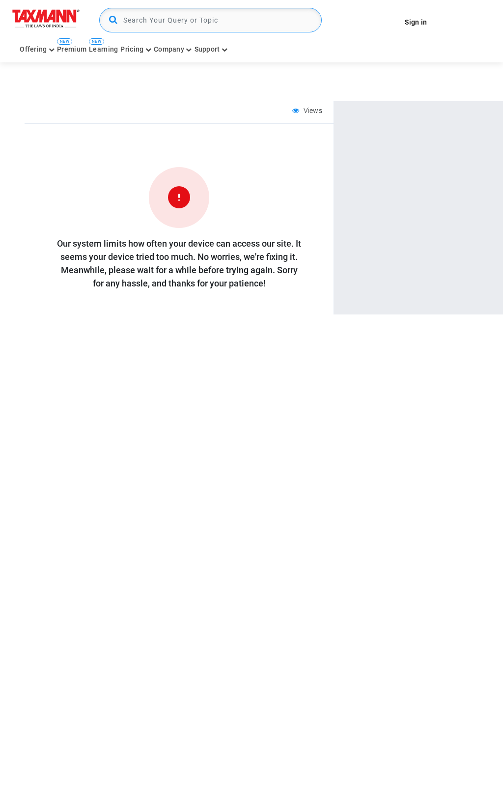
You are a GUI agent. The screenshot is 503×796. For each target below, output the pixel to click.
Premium (71, 49)
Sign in (416, 22)
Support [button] (208, 49)
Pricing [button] (132, 49)
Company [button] (170, 49)
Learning (103, 49)
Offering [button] (34, 49)
